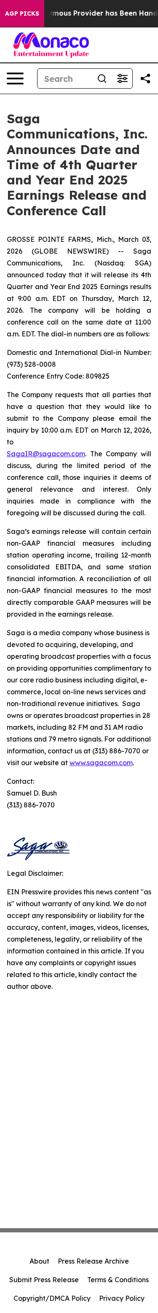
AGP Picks (22, 13)
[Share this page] (145, 78)
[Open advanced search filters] (122, 78)
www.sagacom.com (101, 762)
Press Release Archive (93, 1261)
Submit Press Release (44, 1279)
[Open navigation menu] (15, 78)
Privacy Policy (122, 1298)
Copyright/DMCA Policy (52, 1298)
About (39, 1261)
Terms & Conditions (118, 1279)
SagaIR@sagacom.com (46, 453)
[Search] (102, 78)
